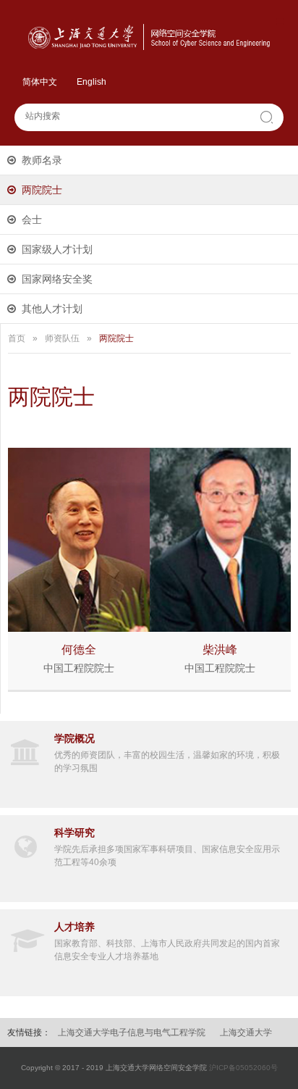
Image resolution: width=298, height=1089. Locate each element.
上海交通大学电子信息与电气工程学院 (131, 1032)
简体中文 (39, 82)
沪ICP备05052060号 (243, 1068)
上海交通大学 (246, 1032)
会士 (32, 219)
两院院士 (42, 190)
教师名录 (42, 160)
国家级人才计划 (57, 249)
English (91, 82)
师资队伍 (62, 338)
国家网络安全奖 (57, 279)
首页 (16, 338)
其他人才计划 (52, 308)
